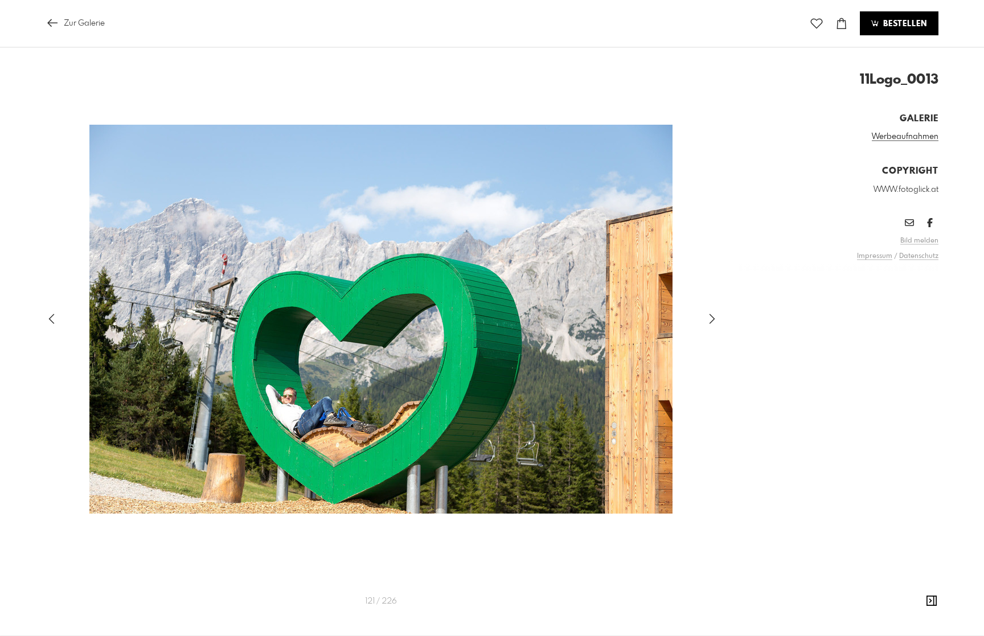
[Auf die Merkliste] (816, 23)
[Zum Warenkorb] (841, 23)
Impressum (874, 256)
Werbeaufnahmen (905, 137)
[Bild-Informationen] (931, 601)
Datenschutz (918, 256)
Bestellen (903, 24)
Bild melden (919, 240)
